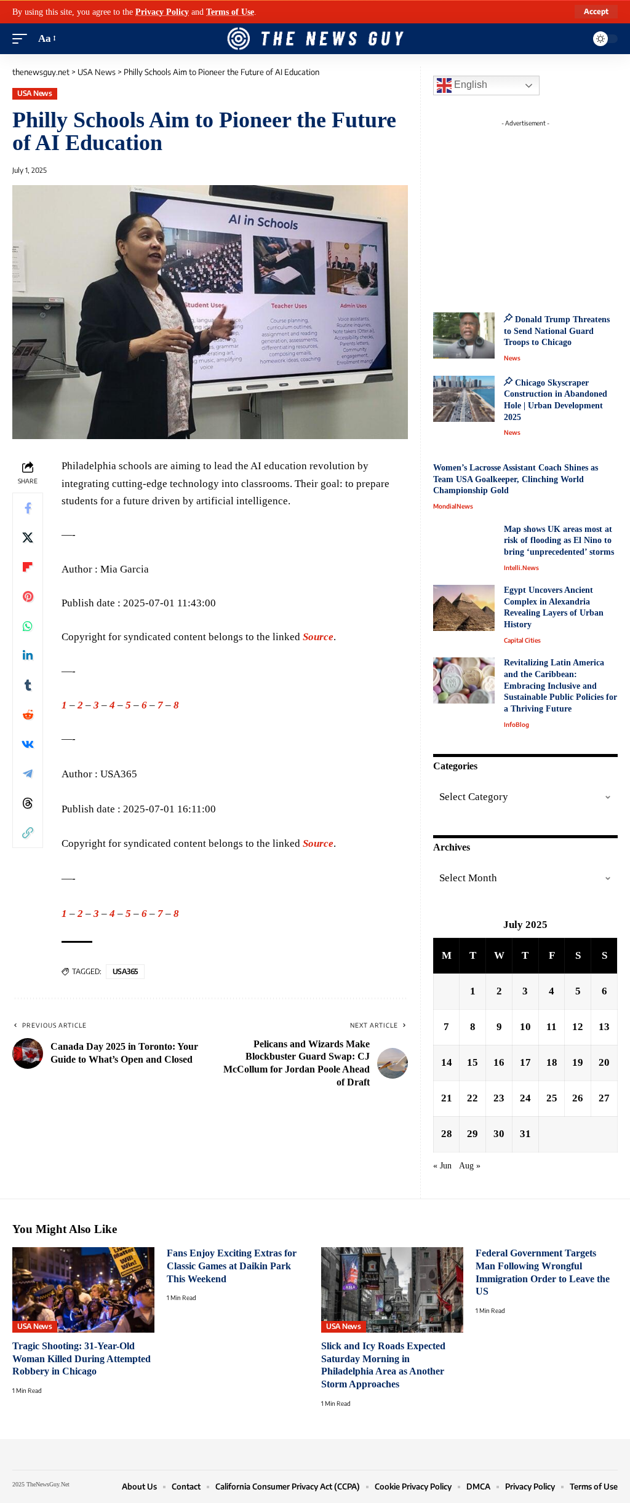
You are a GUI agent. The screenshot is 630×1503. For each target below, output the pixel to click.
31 (525, 1134)
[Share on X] (27, 537)
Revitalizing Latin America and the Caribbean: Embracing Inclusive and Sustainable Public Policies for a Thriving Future (560, 685)
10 (525, 1027)
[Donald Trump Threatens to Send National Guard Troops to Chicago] (464, 335)
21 (446, 1098)
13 (604, 1027)
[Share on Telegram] (27, 773)
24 (525, 1098)
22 (472, 1098)
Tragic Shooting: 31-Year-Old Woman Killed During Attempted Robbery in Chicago (81, 1358)
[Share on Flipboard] (27, 567)
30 (498, 1134)
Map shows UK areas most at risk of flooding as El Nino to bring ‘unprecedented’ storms (559, 541)
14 (446, 1062)
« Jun (442, 1165)
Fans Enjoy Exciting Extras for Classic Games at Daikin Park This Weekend (232, 1265)
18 (551, 1062)
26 (577, 1098)
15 (472, 1062)
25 (551, 1098)
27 (604, 1098)
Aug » (469, 1165)
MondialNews (453, 506)
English (469, 84)
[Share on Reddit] (27, 714)
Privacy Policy (162, 12)
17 (525, 1062)
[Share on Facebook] (27, 508)
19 (577, 1062)
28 (446, 1134)
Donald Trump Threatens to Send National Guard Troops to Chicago (557, 331)
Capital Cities (522, 640)
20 (604, 1062)
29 (472, 1134)
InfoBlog (516, 724)
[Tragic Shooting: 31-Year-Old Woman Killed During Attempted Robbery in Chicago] (83, 1290)
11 (551, 1027)
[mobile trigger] (22, 38)
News (512, 358)
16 (498, 1062)
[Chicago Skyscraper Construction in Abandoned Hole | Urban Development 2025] (464, 399)
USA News (34, 93)
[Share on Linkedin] (27, 655)
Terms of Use (230, 12)
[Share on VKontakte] (27, 744)
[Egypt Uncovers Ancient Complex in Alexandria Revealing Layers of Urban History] (464, 608)
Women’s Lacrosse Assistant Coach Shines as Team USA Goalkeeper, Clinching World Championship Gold (515, 479)
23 (498, 1098)
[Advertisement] (537, 209)
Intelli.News (521, 567)
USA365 (125, 971)
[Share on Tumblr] (27, 685)
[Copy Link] (27, 832)
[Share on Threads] (27, 803)
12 (577, 1027)
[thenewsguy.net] (315, 39)
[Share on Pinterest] (27, 596)
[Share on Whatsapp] (27, 626)
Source (318, 637)
